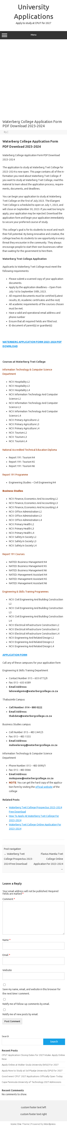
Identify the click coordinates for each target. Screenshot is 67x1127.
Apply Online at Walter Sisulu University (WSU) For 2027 (30, 1064)
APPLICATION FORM (15, 654)
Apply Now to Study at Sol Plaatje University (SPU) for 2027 (32, 1070)
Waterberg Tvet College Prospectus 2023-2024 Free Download (18, 858)
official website (44, 786)
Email (6, 955)
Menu (33, 34)
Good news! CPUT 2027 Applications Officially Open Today (32, 1076)
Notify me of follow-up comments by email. (26, 1003)
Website (7, 970)
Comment (9, 899)
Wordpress (50, 1124)
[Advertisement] (33, 78)
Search (5, 1036)
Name (7, 940)
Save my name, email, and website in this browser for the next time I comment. (32, 991)
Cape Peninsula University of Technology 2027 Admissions (31, 1082)
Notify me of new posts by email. (20, 1014)
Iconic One (16, 1124)
